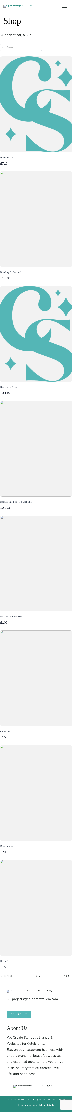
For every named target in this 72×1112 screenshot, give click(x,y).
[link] (68, 976)
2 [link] (39, 975)
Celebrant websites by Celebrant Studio (36, 1105)
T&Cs (54, 1099)
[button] (17, 35)
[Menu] (65, 6)
